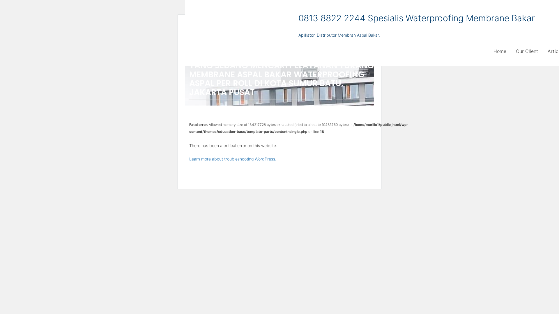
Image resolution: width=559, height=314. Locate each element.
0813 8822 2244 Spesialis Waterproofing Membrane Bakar (416, 18)
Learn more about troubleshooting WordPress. (232, 158)
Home (499, 51)
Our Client (527, 51)
